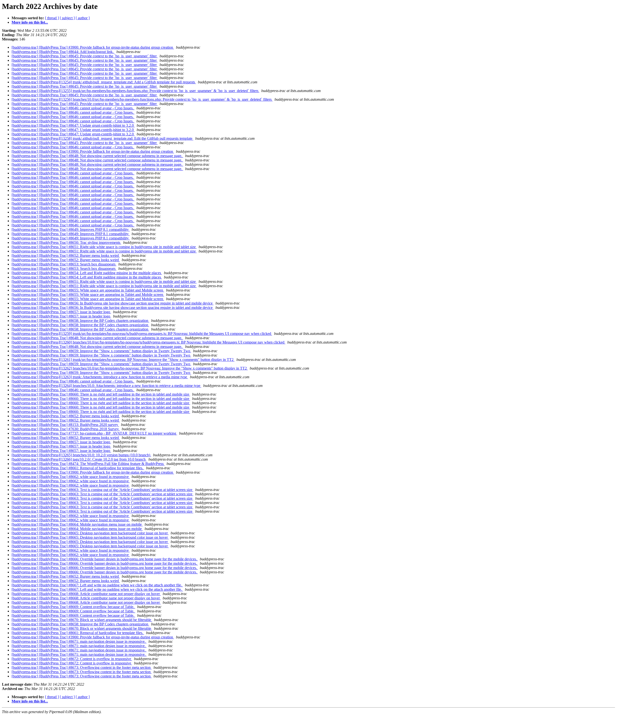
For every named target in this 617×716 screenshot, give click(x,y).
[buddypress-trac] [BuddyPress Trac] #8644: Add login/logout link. (63, 52)
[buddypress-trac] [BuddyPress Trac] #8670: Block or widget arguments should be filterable (82, 620)
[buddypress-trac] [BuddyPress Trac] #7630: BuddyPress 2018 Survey (66, 429)
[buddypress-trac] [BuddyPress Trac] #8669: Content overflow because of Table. (73, 607)
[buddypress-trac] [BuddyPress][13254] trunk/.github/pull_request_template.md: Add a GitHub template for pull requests (104, 82)
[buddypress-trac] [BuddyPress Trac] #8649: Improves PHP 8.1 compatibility (71, 229)
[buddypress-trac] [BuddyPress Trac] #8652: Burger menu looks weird (66, 255)
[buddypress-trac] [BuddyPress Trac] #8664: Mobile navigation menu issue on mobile (77, 524)
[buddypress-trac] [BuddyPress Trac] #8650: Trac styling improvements (66, 242)
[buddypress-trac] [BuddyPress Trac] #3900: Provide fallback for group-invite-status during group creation (93, 47)
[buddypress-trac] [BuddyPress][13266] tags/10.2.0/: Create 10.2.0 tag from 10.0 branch (79, 459)
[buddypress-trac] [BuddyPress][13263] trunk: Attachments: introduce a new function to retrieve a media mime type (100, 377)
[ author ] (83, 18)
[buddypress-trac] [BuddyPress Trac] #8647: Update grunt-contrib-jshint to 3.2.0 (73, 125)
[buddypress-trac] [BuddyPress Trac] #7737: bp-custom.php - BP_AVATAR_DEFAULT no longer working (94, 433)
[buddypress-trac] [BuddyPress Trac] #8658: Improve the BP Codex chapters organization (80, 320)
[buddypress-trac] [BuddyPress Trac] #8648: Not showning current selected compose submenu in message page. (97, 156)
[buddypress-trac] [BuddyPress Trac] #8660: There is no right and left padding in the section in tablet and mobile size (101, 394)
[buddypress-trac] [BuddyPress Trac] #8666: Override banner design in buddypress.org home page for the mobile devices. (105, 559)
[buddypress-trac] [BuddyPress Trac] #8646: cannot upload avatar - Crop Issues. (73, 108)
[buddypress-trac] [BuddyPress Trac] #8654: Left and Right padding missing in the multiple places (87, 273)
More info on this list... (30, 22)
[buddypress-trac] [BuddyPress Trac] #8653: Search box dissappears (64, 264)
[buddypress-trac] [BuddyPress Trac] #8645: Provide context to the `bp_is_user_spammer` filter (85, 56)
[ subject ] (67, 18)
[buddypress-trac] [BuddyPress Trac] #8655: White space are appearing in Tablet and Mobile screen (88, 290)
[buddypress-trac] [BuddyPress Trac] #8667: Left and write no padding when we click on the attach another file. (97, 585)
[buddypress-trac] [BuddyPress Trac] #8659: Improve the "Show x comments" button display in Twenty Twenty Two (101, 351)
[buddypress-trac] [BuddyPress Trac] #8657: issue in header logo (61, 312)
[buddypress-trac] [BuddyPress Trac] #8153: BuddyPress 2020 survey (65, 425)
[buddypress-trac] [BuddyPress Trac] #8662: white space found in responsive (71, 477)
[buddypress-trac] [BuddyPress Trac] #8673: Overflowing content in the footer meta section (82, 667)
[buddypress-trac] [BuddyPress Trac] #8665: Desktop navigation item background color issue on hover (90, 533)
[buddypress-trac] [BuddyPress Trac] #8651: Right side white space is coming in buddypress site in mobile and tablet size (104, 247)
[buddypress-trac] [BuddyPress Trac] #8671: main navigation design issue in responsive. (79, 641)
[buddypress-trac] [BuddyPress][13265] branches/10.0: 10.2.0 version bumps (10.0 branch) (81, 455)
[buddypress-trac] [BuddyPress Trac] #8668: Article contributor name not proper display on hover (86, 594)
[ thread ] (52, 18)
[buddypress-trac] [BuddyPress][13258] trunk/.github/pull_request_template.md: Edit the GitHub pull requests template (102, 138)
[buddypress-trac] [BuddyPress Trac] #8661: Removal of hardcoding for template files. (78, 468)
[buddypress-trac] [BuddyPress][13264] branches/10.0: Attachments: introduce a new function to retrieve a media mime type (106, 386)
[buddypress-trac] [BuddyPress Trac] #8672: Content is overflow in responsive (72, 659)
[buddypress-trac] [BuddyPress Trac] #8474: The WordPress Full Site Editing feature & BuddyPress (88, 464)
